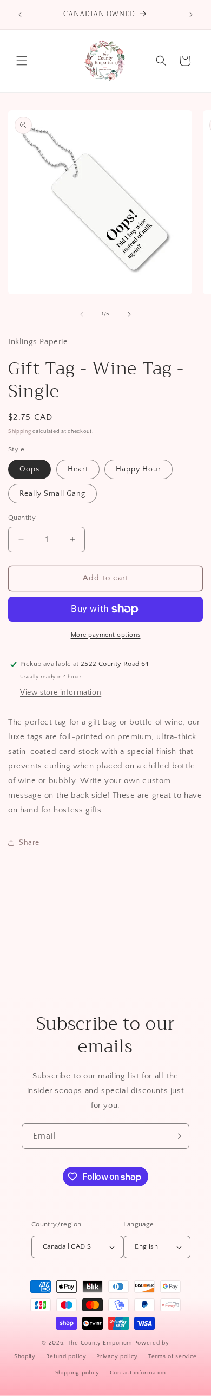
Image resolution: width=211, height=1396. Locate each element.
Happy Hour (138, 469)
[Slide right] (129, 314)
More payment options (106, 634)
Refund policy (66, 1356)
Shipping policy (77, 1372)
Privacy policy (117, 1356)
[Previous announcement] (20, 15)
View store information (60, 692)
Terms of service (172, 1356)
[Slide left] (82, 314)
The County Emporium (101, 1343)
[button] (22, 61)
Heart (78, 469)
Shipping (19, 432)
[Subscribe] (177, 1136)
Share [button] (29, 842)
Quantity (22, 517)
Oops (29, 469)
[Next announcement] (191, 15)
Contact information (138, 1372)
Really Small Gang (52, 493)
